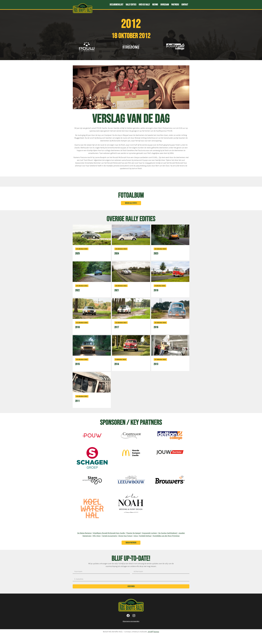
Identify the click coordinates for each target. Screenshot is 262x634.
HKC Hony (96, 536)
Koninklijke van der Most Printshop (166, 536)
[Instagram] (134, 615)
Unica (136, 536)
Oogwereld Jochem (149, 533)
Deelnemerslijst (116, 4)
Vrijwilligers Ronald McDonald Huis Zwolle (109, 533)
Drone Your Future (125, 536)
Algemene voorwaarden (131, 621)
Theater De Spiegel (133, 533)
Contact (184, 4)
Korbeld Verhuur (145, 536)
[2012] (92, 440)
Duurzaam (164, 4)
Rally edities (131, 4)
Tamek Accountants (109, 536)
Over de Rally (144, 4)
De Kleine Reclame (84, 533)
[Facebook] (128, 615)
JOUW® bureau (153, 631)
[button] (131, 203)
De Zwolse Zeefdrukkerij (167, 533)
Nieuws (155, 4)
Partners (175, 4)
